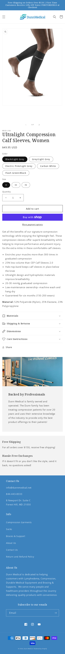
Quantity (6, 191)
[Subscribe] (55, 612)
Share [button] (9, 347)
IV (26, 184)
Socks (9, 529)
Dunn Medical (28, 648)
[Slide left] (26, 124)
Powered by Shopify (40, 648)
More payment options (32, 224)
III (16, 184)
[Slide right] (39, 124)
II (6, 184)
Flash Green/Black (15, 172)
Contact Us (12, 549)
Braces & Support (15, 536)
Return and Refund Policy (20, 556)
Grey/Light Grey (41, 159)
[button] (3, 17)
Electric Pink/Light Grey (18, 166)
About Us (11, 543)
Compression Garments (19, 522)
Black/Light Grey (14, 159)
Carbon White (48, 166)
